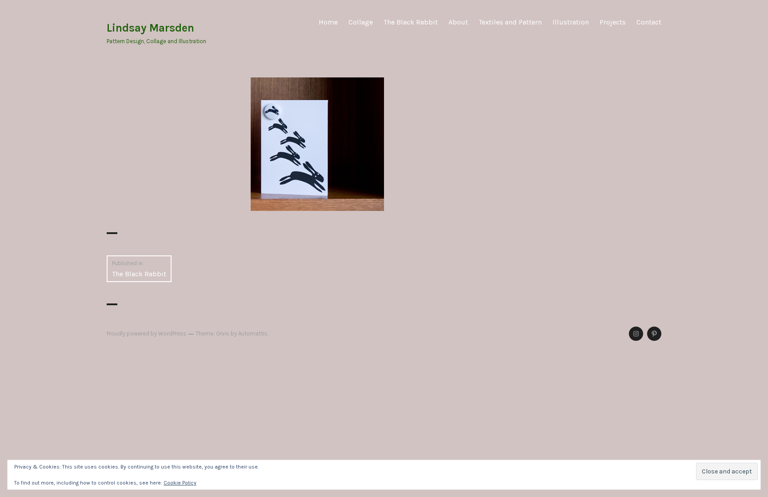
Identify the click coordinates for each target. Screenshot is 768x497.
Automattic (253, 333)
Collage (360, 22)
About (458, 22)
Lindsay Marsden (150, 27)
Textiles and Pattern (510, 22)
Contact (648, 22)
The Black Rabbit (411, 22)
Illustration (570, 22)
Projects (613, 22)
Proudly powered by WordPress (146, 333)
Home (328, 22)
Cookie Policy (180, 483)
